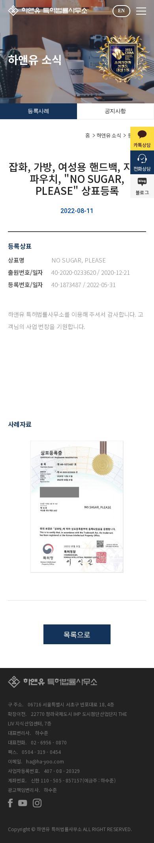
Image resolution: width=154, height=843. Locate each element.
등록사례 (38, 111)
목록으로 (77, 634)
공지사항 (115, 111)
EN (121, 10)
